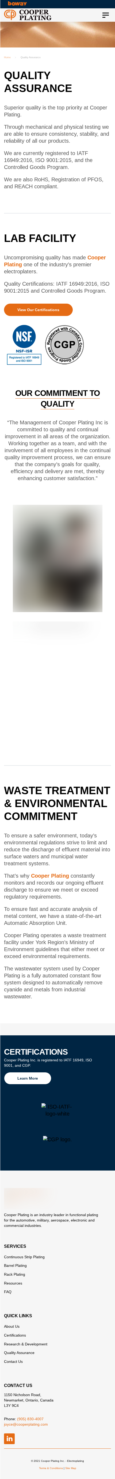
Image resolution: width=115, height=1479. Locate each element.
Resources (13, 1283)
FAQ (7, 1292)
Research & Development (25, 1344)
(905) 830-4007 (30, 1419)
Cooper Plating (50, 876)
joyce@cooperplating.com (26, 1424)
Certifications (15, 1335)
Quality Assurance (19, 1353)
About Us (12, 1326)
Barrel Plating (15, 1265)
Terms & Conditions (51, 1468)
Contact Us (13, 1361)
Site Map (70, 1468)
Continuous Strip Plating (24, 1257)
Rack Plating (14, 1274)
